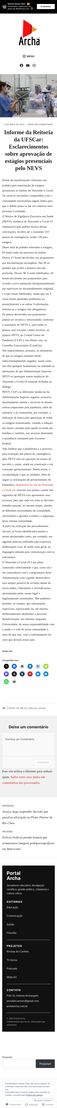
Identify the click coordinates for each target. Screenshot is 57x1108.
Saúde (10, 924)
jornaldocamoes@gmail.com (23, 1001)
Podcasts (12, 968)
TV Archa (12, 960)
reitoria (32, 708)
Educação (12, 907)
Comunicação (14, 915)
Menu (31, 56)
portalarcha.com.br (17, 1006)
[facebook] (22, 66)
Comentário (43, 762)
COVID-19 (13, 708)
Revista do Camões (18, 951)
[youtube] (28, 66)
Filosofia (11, 933)
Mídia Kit (11, 977)
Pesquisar (7, 1057)
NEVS (23, 708)
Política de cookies (34, 1095)
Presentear (46, 6)
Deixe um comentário (40, 124)
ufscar (42, 708)
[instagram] (35, 66)
